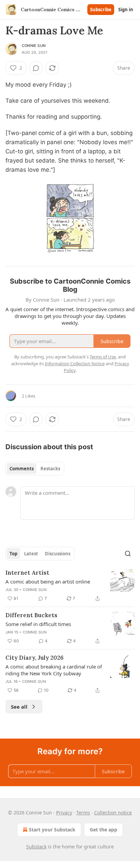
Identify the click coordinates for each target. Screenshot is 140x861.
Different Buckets (31, 615)
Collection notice (113, 812)
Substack (36, 846)
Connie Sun (34, 45)
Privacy (64, 812)
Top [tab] (13, 554)
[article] (70, 586)
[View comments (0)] (36, 68)
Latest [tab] (31, 554)
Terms (83, 812)
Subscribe (100, 9)
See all (19, 706)
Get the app (103, 829)
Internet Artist (27, 572)
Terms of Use (103, 357)
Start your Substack (52, 829)
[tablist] (34, 468)
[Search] (128, 553)
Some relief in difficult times (38, 624)
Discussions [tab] (57, 554)
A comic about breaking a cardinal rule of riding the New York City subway (53, 670)
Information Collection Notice (75, 363)
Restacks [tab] (50, 469)
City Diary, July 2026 (34, 657)
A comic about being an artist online (47, 581)
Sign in (125, 9)
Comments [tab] (22, 469)
